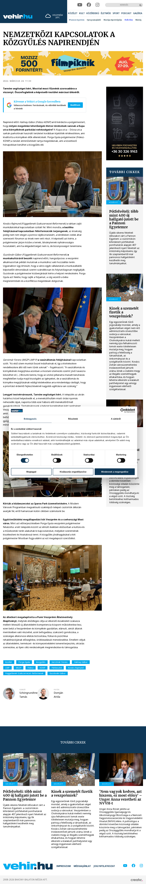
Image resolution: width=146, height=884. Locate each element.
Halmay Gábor (81, 662)
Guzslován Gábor (58, 673)
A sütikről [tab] (116, 419)
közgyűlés (40, 662)
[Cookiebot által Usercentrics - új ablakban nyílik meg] (122, 410)
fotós (56, 690)
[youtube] (79, 4)
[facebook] (89, 4)
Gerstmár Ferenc (60, 662)
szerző (22, 690)
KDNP (42, 667)
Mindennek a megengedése (114, 472)
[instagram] (97, 4)
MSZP (18, 667)
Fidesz (31, 667)
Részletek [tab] (73, 419)
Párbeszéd (57, 667)
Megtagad (31, 472)
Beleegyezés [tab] (30, 419)
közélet (8, 662)
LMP (7, 667)
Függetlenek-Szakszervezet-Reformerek (24, 673)
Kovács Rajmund (76, 667)
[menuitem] (72, 13)
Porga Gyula (24, 662)
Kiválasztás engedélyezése (73, 472)
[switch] (57, 460)
